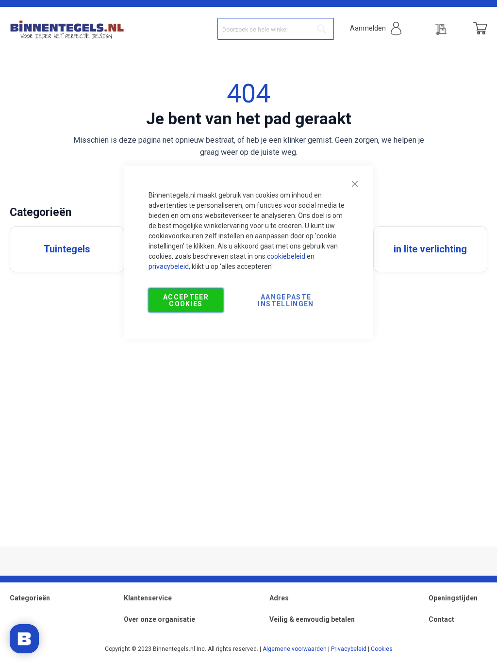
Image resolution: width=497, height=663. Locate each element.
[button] (375, 28)
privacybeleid (169, 266)
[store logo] (67, 29)
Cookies (382, 649)
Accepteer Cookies (186, 300)
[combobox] (275, 29)
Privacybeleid (348, 649)
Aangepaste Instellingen (286, 300)
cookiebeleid (286, 256)
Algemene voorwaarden (295, 649)
